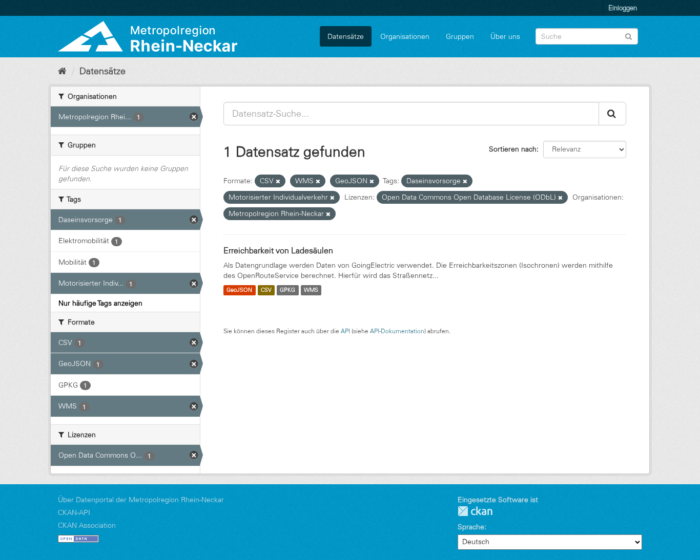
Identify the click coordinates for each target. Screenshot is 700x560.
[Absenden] (628, 35)
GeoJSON (239, 290)
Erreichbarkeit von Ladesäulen (278, 250)
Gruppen (460, 36)
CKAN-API (74, 512)
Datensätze (345, 36)
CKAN (475, 511)
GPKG (287, 290)
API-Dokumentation (397, 331)
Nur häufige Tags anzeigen (100, 303)
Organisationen (404, 36)
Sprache (471, 526)
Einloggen (622, 8)
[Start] (62, 71)
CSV (266, 290)
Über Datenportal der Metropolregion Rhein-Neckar (141, 499)
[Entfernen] (278, 181)
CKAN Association (87, 525)
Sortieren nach (513, 149)
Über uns (505, 36)
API (345, 331)
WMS (311, 290)
